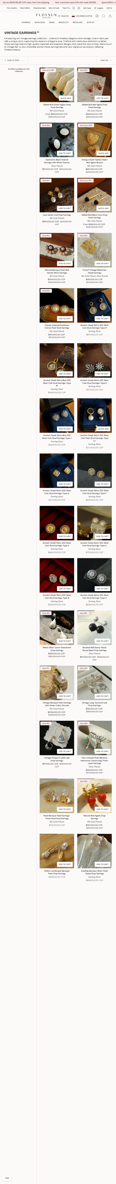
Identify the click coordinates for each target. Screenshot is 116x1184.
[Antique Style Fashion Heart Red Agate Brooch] (94, 140)
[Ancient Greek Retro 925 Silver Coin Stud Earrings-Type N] (94, 305)
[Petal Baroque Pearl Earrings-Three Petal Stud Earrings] (57, 796)
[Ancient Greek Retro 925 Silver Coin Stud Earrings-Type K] (94, 360)
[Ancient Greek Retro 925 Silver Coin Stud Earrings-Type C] (94, 523)
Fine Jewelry (63, 8)
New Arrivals (27, 8)
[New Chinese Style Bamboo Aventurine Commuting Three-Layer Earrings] (94, 738)
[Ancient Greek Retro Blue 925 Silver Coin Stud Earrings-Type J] (57, 415)
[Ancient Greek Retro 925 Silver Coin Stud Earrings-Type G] (57, 470)
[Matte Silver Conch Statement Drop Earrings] (57, 627)
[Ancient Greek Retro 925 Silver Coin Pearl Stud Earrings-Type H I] (94, 415)
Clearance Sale (13, 8)
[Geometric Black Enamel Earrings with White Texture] (57, 140)
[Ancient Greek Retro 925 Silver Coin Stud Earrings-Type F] (94, 470)
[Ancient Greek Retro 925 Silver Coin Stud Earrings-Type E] (57, 523)
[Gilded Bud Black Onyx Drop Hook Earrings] (94, 195)
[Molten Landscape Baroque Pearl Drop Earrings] (57, 851)
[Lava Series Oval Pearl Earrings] (57, 195)
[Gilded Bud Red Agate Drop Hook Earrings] (94, 85)
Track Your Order (43, 8)
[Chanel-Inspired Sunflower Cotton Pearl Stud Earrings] (57, 305)
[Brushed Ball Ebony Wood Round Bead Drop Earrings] (94, 627)
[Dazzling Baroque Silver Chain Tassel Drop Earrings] (94, 851)
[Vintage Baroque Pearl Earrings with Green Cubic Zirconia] (57, 683)
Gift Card (87, 8)
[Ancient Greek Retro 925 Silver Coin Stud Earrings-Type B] (57, 575)
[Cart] (110, 16)
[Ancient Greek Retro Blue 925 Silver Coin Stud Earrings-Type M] (57, 360)
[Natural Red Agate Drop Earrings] (94, 796)
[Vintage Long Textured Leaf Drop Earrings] (94, 683)
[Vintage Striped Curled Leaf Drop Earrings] (57, 738)
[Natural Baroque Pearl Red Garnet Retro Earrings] (57, 250)
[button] (26, 22)
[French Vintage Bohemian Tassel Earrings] (94, 250)
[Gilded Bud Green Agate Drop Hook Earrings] (57, 85)
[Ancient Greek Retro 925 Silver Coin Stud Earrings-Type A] (94, 575)
